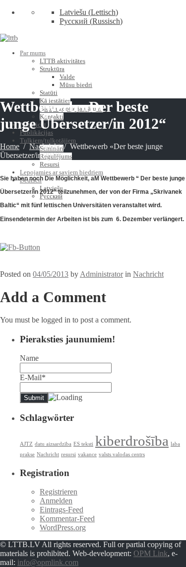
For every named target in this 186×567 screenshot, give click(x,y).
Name (29, 358)
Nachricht (44, 146)
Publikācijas (36, 132)
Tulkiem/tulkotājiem (48, 140)
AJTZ (26, 444)
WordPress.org (63, 527)
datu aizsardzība (53, 444)
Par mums (33, 53)
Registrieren (58, 491)
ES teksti (83, 444)
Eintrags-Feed (61, 509)
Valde (67, 77)
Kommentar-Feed (67, 518)
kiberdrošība (132, 441)
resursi (68, 454)
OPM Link (150, 553)
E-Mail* (33, 377)
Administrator (101, 274)
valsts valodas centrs (122, 454)
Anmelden (56, 500)
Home (9, 146)
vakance (87, 454)
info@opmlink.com (47, 562)
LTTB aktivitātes (62, 61)
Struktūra (52, 69)
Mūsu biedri (76, 84)
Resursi (50, 164)
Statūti (49, 92)
